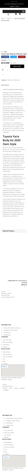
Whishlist (5, 347)
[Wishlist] (3, 70)
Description (5, 85)
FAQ (4, 359)
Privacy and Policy (7, 354)
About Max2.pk (6, 352)
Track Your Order (7, 340)
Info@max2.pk (7, 335)
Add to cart (17, 66)
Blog (4, 361)
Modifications (16, 80)
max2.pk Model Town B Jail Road (12, 328)
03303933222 (7, 332)
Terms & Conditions (8, 356)
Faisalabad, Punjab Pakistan (11, 330)
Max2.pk (10, 379)
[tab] (14, 85)
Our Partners (6, 344)
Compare (7, 70)
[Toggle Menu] (23, 11)
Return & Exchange (7, 342)
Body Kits (9, 18)
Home (2, 18)
